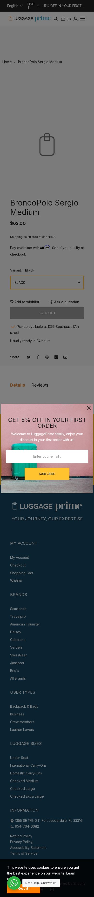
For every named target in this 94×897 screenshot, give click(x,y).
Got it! (23, 888)
